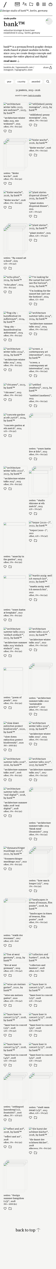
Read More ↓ (12, 61)
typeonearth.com (24, 67)
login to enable (34, 95)
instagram (8, 69)
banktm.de (9, 67)
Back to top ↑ (28, 1230)
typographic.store (24, 69)
